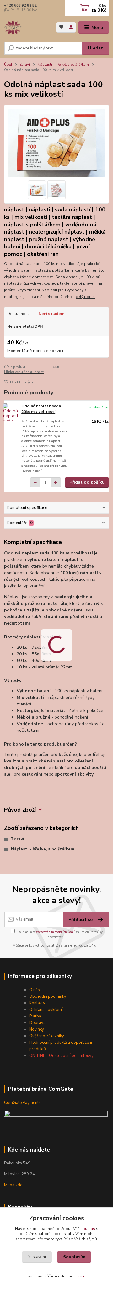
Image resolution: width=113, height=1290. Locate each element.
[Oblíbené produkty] (61, 26)
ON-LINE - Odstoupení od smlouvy (61, 1056)
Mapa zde (13, 1185)
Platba (35, 1016)
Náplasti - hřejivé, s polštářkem (63, 64)
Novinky (36, 1029)
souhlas (87, 1228)
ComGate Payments (22, 1102)
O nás (34, 990)
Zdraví (24, 64)
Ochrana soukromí (46, 1009)
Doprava (37, 1023)
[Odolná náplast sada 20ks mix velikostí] (11, 412)
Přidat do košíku (87, 482)
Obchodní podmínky (47, 996)
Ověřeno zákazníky (46, 1036)
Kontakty (37, 1003)
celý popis (85, 296)
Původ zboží (20, 810)
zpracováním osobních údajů (55, 932)
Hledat (95, 48)
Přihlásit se (81, 920)
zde (81, 1276)
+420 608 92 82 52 (20, 5)
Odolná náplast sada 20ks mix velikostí (41, 408)
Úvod (8, 64)
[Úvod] (26, 27)
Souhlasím (74, 1257)
